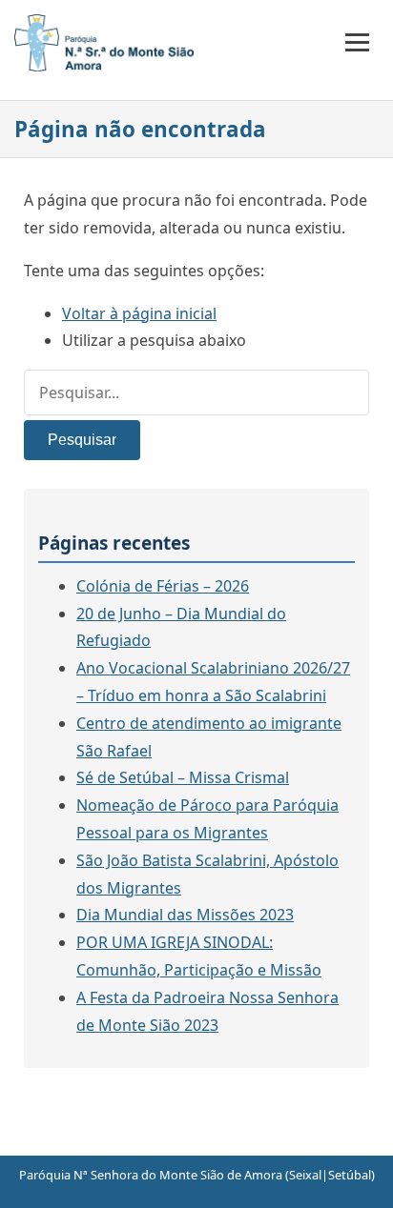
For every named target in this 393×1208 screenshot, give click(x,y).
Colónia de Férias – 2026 (162, 585)
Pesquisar (82, 440)
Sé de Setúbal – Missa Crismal (182, 777)
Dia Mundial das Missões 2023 (185, 914)
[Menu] (357, 42)
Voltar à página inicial (139, 313)
